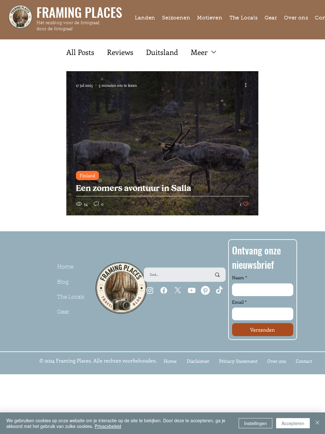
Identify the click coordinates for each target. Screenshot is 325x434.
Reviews (120, 52)
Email (239, 302)
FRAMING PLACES (79, 12)
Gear (63, 312)
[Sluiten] (317, 423)
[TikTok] (219, 290)
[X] (177, 290)
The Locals (70, 297)
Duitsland (162, 52)
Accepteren (293, 423)
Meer (199, 52)
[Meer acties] (248, 85)
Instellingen (255, 423)
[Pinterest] (205, 290)
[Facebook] (163, 290)
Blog (63, 282)
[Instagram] (149, 290)
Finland (87, 176)
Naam (239, 278)
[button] (145, 18)
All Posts (80, 52)
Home (65, 267)
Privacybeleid (108, 426)
